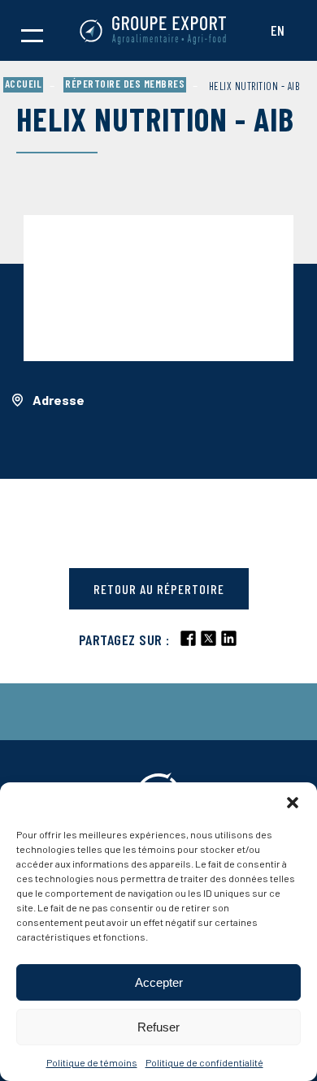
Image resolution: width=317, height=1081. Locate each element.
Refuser (158, 1027)
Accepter (159, 982)
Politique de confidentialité (204, 1062)
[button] (292, 803)
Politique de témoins (91, 1062)
